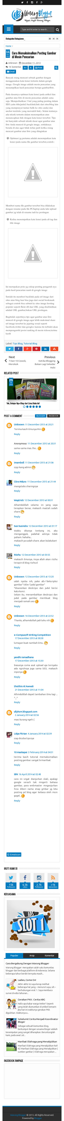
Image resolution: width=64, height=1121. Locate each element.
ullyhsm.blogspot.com (25, 711)
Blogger (38, 1118)
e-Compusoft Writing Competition (32, 635)
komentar (15, 67)
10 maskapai (20, 752)
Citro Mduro (20, 481)
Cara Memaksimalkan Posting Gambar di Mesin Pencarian (34, 55)
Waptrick (19, 500)
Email (12, 71)
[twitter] (22, 2)
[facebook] (27, 2)
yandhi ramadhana (24, 657)
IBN (16, 774)
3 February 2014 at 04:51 (40, 752)
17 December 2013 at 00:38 (29, 638)
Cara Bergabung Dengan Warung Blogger (27, 963)
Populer (14, 955)
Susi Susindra (21, 526)
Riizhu (17, 554)
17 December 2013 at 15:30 (29, 660)
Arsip (32, 955)
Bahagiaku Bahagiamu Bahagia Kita (20, 38)
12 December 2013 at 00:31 (39, 500)
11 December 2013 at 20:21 (39, 424)
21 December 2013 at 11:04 (29, 689)
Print (39, 67)
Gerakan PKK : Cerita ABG (31, 999)
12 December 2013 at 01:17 (43, 526)
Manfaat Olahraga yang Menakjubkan (37, 1041)
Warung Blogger (18, 1115)
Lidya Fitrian (20, 733)
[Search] (57, 29)
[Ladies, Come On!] (11, 984)
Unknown (19, 424)
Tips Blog (18, 343)
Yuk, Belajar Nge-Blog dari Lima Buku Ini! (23, 403)
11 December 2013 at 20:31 (42, 443)
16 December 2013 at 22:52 (39, 615)
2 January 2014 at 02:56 (27, 715)
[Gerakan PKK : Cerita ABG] (11, 1003)
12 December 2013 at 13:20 (39, 576)
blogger (41, 416)
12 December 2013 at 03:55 (36, 554)
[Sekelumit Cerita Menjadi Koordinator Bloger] (11, 1023)
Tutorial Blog (30, 343)
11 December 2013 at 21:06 (39, 462)
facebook (53, 416)
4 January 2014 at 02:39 (40, 733)
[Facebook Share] (19, 349)
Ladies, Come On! (27, 980)
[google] (41, 2)
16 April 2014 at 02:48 (30, 774)
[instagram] (32, 2)
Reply (17, 434)
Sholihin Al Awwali (24, 686)
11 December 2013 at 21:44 (41, 481)
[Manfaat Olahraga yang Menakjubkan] (11, 1045)
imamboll (19, 462)
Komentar (49, 955)
